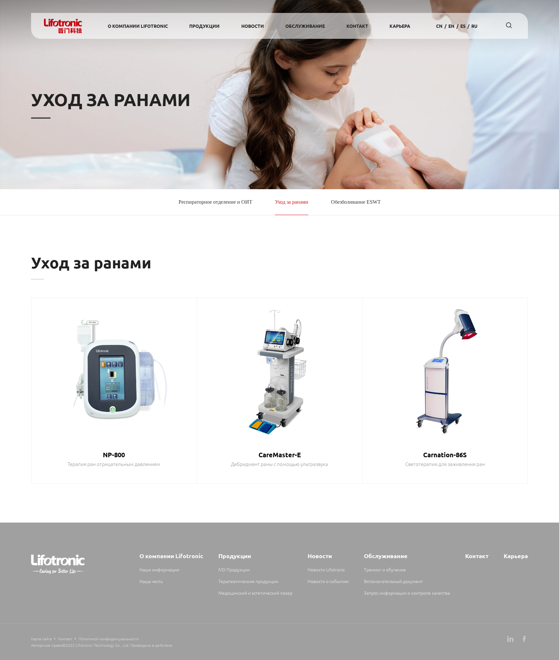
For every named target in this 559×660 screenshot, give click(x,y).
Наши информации (159, 569)
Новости (252, 26)
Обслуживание (305, 26)
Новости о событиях (328, 581)
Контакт (357, 26)
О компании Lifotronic (138, 26)
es (463, 26)
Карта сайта (41, 638)
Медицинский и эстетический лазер (255, 593)
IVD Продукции (234, 569)
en (451, 26)
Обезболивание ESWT (356, 202)
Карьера (399, 26)
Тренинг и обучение (385, 569)
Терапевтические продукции (248, 581)
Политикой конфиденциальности (109, 638)
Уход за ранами (291, 202)
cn (439, 26)
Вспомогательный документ (393, 581)
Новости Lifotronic (326, 569)
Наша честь (151, 581)
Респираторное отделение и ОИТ (215, 202)
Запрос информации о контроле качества (407, 593)
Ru (474, 26)
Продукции (204, 26)
